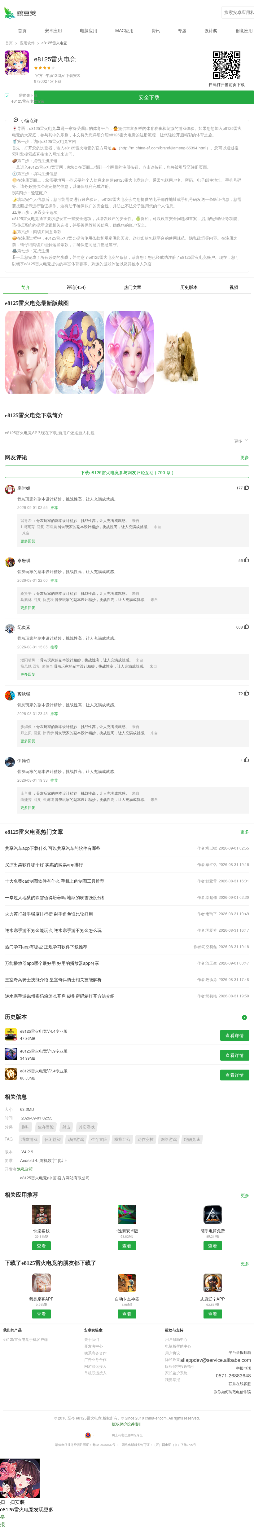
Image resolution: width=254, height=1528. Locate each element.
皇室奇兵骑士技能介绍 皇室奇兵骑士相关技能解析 (53, 979)
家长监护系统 (176, 1372)
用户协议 (172, 1352)
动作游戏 (76, 1139)
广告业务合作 (95, 1359)
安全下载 (149, 97)
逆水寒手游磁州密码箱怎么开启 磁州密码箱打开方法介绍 (60, 996)
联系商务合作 (95, 1352)
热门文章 (132, 287)
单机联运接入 (95, 1372)
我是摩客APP (41, 1299)
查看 (41, 1246)
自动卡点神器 (127, 1299)
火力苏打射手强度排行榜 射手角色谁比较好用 (49, 914)
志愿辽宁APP (212, 1299)
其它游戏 (87, 1127)
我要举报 (172, 1379)
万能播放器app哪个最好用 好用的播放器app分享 (52, 963)
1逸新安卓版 (127, 1231)
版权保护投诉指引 (180, 1366)
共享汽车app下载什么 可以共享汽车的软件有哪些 (52, 848)
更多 (244, 457)
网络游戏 (169, 1139)
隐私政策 (25, 1169)
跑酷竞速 (192, 1139)
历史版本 (189, 287)
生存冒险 (46, 1127)
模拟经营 (122, 1139)
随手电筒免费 (213, 1231)
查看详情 (235, 1035)
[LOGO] (20, 13)
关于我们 (91, 1339)
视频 (234, 287)
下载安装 (73, 75)
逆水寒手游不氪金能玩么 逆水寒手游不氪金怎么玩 (53, 930)
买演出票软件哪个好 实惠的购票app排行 (44, 864)
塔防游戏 (29, 1139)
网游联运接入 (95, 1366)
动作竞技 (146, 1139)
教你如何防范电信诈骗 (232, 1391)
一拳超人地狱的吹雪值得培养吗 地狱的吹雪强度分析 (55, 897)
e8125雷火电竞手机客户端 (25, 1339)
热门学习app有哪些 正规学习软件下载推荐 (46, 946)
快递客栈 (41, 1231)
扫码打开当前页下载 (226, 84)
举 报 (2, 1520)
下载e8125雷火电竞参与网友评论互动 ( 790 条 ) (127, 472)
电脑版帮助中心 (178, 1346)
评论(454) (76, 287)
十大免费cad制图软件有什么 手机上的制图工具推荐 (54, 881)
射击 (66, 1127)
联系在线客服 (240, 1383)
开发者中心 (93, 1346)
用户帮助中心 (176, 1339)
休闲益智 (53, 1139)
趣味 (25, 1127)
